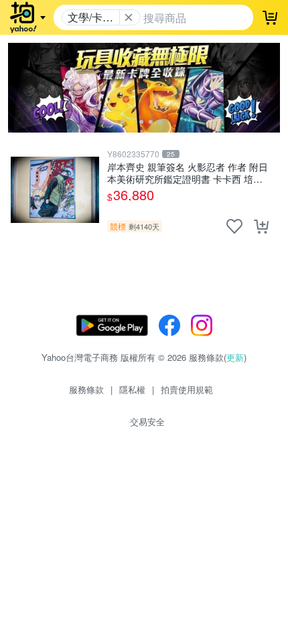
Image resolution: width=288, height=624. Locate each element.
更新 (235, 357)
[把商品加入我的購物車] (261, 226)
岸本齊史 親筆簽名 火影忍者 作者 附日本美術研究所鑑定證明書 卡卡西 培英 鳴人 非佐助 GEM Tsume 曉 (187, 172)
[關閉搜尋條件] (129, 17)
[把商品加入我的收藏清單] (234, 226)
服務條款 (86, 389)
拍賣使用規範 (187, 389)
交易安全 (147, 421)
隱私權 (132, 389)
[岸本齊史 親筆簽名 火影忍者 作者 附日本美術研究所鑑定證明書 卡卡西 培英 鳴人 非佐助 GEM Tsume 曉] (55, 190)
